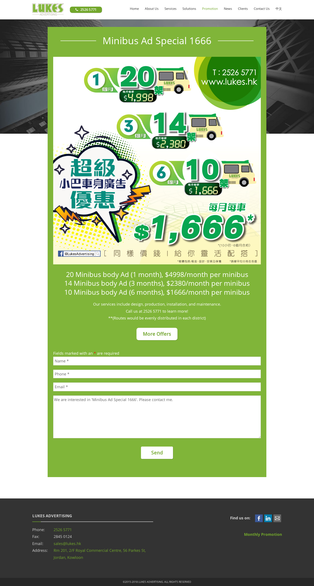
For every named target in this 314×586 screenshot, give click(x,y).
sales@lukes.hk (67, 543)
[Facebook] (259, 517)
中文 (279, 8)
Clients (243, 8)
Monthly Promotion (263, 534)
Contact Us (262, 8)
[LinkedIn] (268, 517)
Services (170, 8)
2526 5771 (63, 529)
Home (134, 8)
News (228, 8)
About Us (151, 8)
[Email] (277, 517)
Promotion (210, 8)
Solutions (189, 8)
